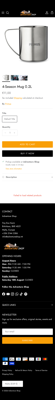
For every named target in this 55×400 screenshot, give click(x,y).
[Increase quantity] (15, 133)
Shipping (18, 97)
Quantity (6, 127)
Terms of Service (41, 370)
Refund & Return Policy (23, 370)
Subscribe (27, 340)
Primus (8, 103)
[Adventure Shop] (28, 13)
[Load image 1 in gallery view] (27, 44)
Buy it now (27, 153)
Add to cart (27, 144)
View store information (14, 168)
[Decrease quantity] (4, 133)
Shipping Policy (7, 374)
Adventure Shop (14, 390)
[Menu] (3, 13)
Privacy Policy (7, 370)
